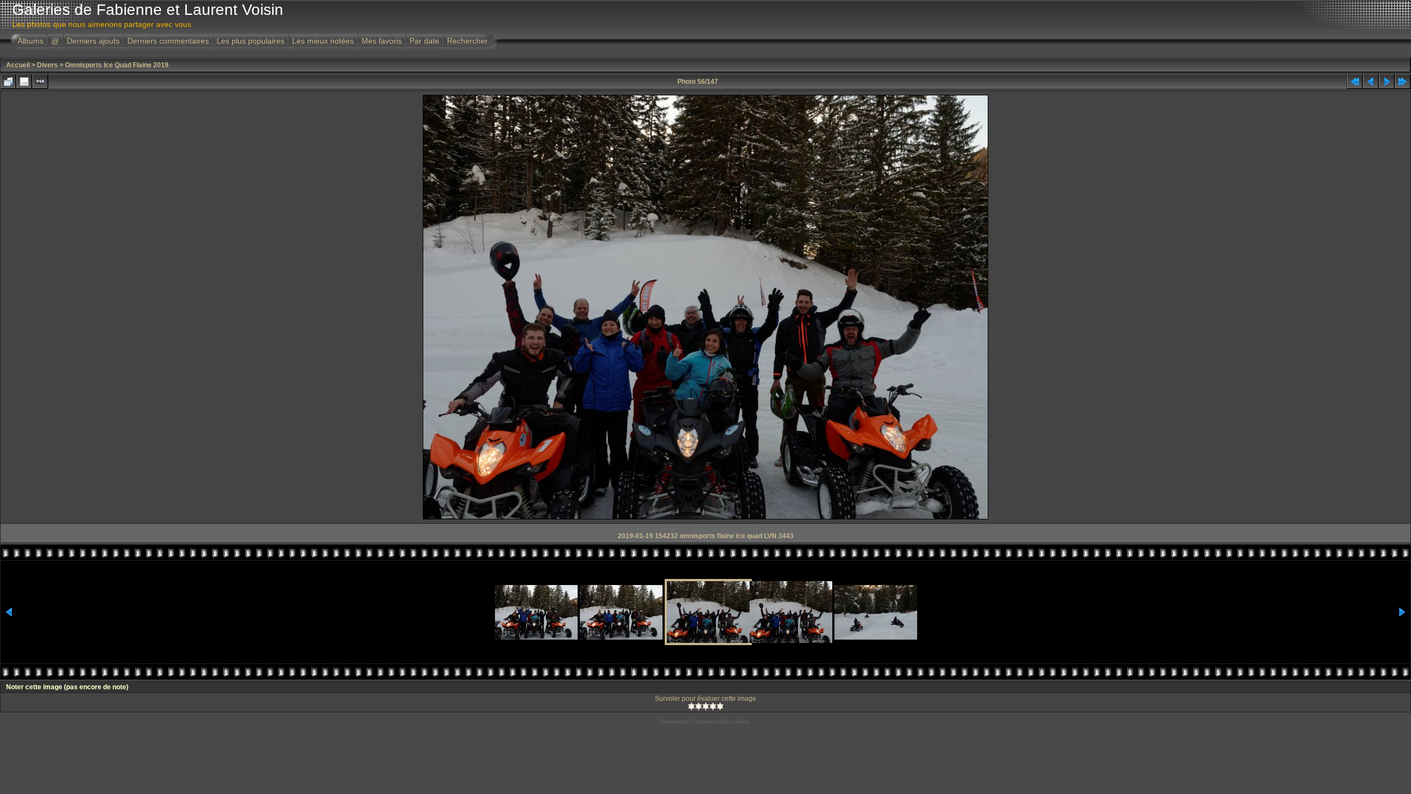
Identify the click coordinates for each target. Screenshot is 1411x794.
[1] (691, 706)
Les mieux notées (323, 40)
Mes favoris (382, 40)
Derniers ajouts (93, 40)
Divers (47, 65)
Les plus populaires (250, 40)
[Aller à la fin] (1402, 81)
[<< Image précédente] (1370, 81)
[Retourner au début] (1354, 81)
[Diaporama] (40, 81)
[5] (720, 706)
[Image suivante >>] (1386, 81)
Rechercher (467, 40)
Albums (31, 40)
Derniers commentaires (168, 40)
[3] (705, 706)
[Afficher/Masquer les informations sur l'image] (24, 81)
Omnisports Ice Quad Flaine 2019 (117, 65)
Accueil (18, 65)
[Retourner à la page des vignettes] (8, 81)
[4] (713, 706)
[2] (698, 706)
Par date (424, 40)
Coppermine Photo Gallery (720, 722)
